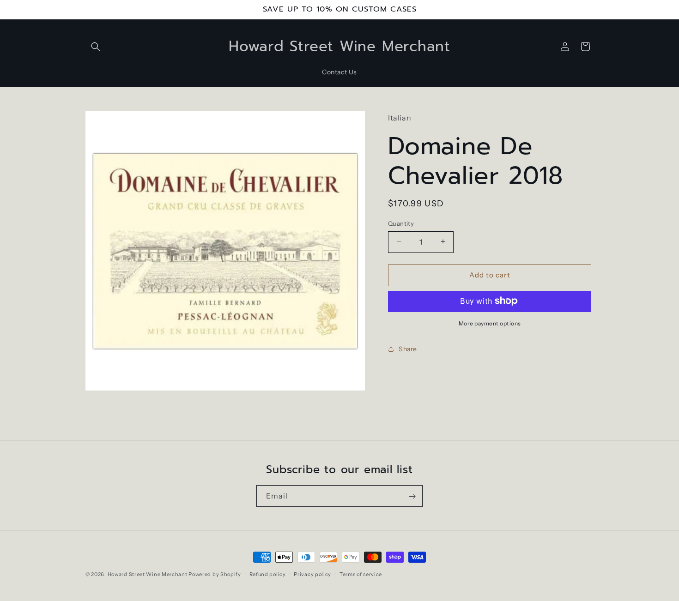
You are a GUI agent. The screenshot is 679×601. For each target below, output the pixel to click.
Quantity (401, 223)
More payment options (490, 322)
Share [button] (408, 348)
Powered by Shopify (214, 574)
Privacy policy (312, 574)
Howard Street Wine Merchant (148, 574)
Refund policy (267, 574)
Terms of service (361, 574)
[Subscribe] (412, 496)
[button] (95, 46)
